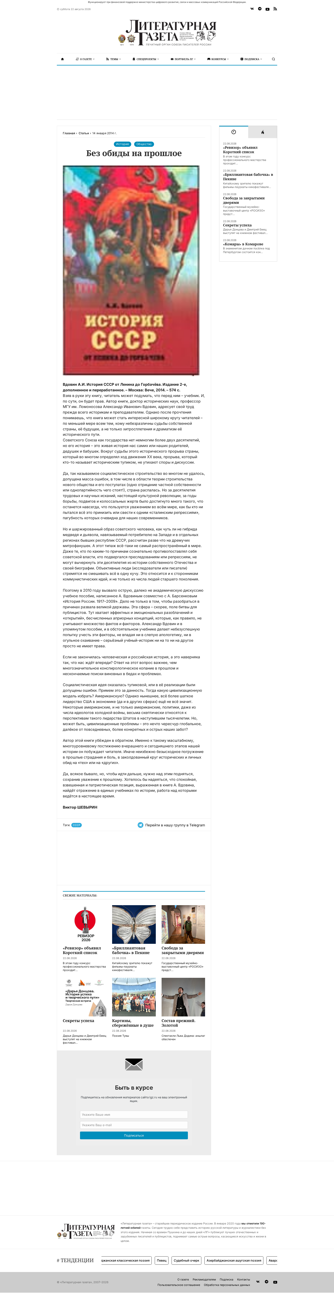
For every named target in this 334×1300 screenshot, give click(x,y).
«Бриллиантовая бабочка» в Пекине (248, 176)
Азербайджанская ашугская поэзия (211, 1260)
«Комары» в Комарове (243, 244)
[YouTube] (267, 9)
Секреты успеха (237, 225)
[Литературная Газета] (167, 32)
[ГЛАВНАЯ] (62, 59)
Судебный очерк (164, 1260)
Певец (139, 1260)
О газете (183, 1279)
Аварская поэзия (259, 1260)
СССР (76, 825)
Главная (69, 133)
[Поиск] (273, 59)
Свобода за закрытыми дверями (244, 200)
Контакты (243, 1279)
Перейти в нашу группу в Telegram (175, 825)
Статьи (84, 133)
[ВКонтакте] (252, 9)
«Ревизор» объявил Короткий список (240, 149)
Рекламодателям (204, 1279)
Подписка (226, 1279)
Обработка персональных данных (227, 1284)
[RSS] (275, 9)
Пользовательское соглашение (179, 1284)
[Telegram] (260, 9)
